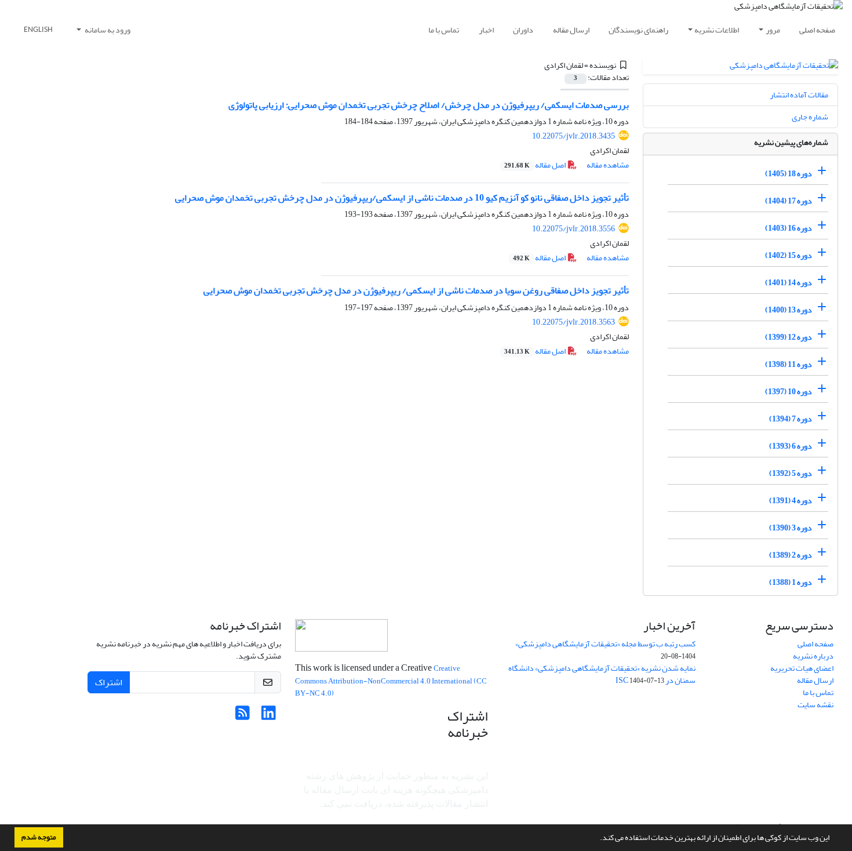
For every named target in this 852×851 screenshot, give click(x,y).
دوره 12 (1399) (788, 337)
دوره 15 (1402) (788, 255)
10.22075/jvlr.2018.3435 (573, 136)
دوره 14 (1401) (788, 282)
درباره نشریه (813, 656)
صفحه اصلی (817, 30)
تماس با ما (443, 30)
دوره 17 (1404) (788, 201)
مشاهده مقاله (608, 165)
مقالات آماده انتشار (799, 95)
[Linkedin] (268, 716)
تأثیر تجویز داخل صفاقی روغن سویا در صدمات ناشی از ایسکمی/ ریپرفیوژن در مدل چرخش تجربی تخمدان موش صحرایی (416, 290)
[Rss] (242, 716)
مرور (773, 30)
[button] (597, 839)
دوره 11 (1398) (788, 364)
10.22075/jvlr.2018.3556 (573, 229)
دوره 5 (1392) (790, 473)
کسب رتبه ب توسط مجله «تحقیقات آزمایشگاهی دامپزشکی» (605, 644)
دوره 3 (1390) (790, 528)
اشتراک (108, 682)
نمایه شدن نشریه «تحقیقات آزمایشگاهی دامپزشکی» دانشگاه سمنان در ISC (602, 674)
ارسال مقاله (571, 30)
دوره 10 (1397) (788, 391)
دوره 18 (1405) (788, 173)
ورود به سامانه (106, 30)
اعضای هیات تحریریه (801, 668)
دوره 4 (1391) (790, 500)
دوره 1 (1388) (790, 582)
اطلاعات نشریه (716, 30)
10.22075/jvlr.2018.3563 (573, 322)
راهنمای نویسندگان (638, 30)
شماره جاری (810, 117)
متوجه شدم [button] (38, 837)
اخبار (486, 30)
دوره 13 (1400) (788, 310)
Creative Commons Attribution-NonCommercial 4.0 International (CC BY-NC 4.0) (391, 681)
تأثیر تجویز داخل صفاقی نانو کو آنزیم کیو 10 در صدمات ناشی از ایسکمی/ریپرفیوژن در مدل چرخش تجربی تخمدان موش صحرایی (402, 197)
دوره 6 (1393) (790, 446)
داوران (523, 30)
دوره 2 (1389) (790, 555)
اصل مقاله (535, 165)
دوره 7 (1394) (790, 419)
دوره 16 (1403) (788, 228)
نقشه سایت (815, 704)
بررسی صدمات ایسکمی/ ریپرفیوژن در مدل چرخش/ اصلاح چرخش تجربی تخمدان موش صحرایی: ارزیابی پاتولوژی (428, 105)
